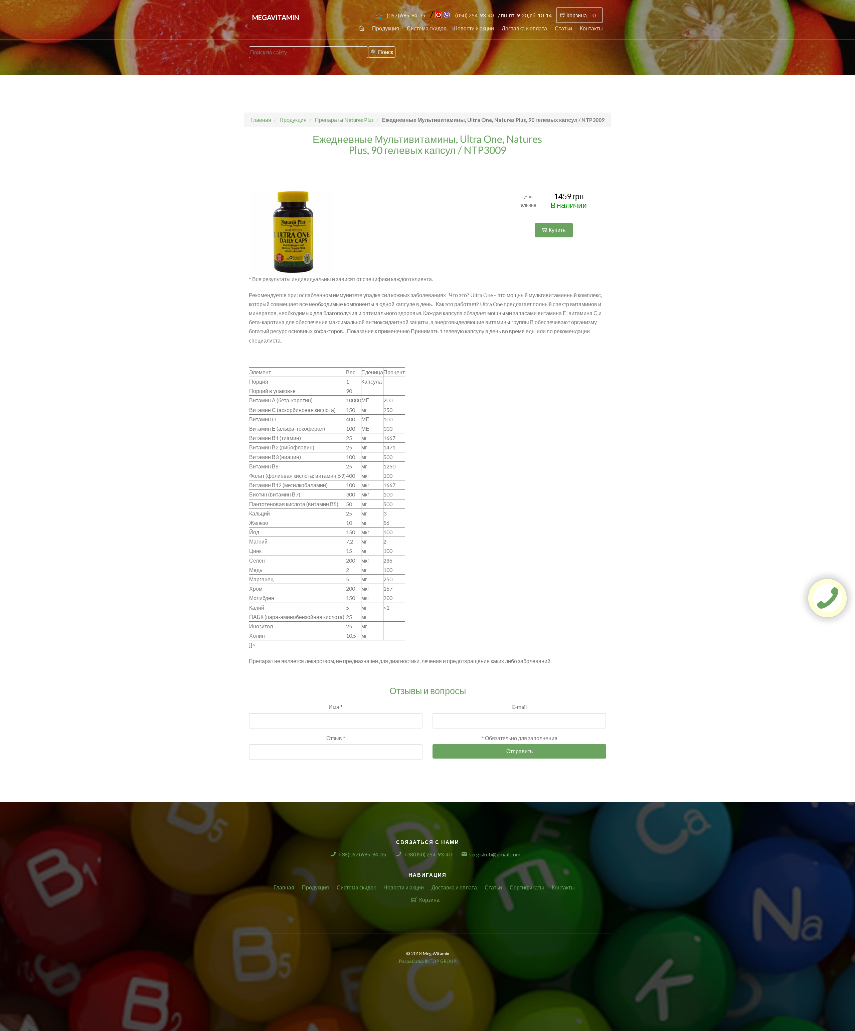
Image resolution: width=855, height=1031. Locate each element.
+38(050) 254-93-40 (428, 854)
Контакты (591, 28)
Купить (556, 230)
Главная (284, 887)
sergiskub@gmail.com (494, 854)
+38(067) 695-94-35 (362, 854)
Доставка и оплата (524, 28)
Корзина (429, 899)
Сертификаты (527, 887)
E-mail (519, 706)
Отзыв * (335, 738)
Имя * (336, 706)
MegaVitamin (275, 17)
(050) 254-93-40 (474, 15)
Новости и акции (474, 28)
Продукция (385, 28)
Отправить (519, 751)
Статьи (563, 28)
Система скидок (426, 28)
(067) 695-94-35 (406, 15)
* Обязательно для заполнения (519, 738)
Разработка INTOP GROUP (427, 961)
